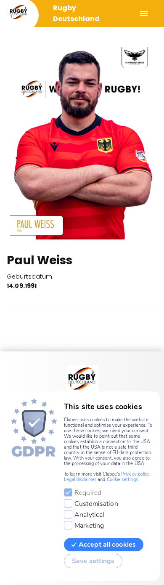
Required (87, 493)
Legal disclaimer (80, 479)
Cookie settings (122, 479)
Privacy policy (135, 474)
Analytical (89, 515)
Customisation (96, 504)
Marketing (89, 525)
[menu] (144, 13)
